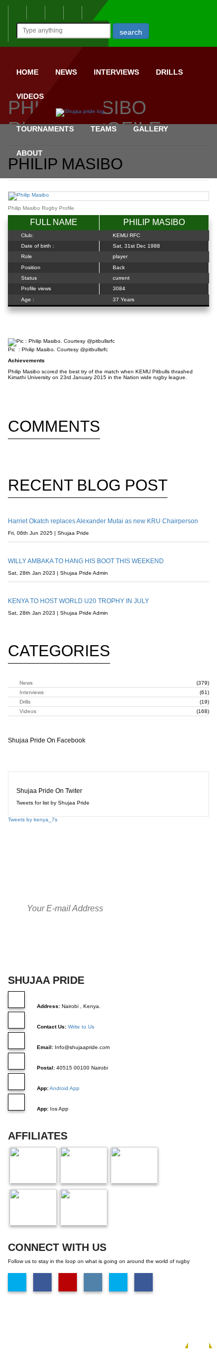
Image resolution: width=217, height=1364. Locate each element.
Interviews (116, 72)
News (66, 72)
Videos (30, 96)
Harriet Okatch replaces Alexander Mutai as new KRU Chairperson (103, 521)
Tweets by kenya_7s (32, 819)
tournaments (45, 129)
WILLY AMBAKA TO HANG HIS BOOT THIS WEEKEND (86, 561)
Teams (103, 129)
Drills (169, 72)
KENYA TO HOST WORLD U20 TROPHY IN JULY (78, 601)
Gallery (150, 129)
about (29, 153)
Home (27, 72)
